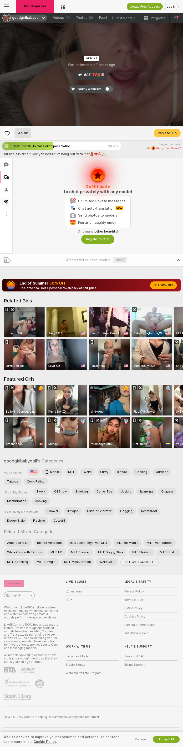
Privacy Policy (134, 591)
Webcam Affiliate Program (84, 673)
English (16, 595)
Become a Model (77, 656)
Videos (61, 18)
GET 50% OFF (163, 285)
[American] (33, 472)
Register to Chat (97, 239)
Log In (171, 6)
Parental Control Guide (139, 625)
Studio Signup (75, 664)
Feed (103, 18)
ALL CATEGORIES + (139, 562)
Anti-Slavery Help (136, 633)
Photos (84, 18)
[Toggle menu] (6, 6)
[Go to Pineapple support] (40, 683)
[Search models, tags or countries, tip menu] (176, 18)
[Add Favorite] (7, 133)
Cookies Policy (134, 616)
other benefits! (106, 231)
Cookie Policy (45, 742)
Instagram (77, 591)
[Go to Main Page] (35, 6)
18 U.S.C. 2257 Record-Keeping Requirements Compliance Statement (51, 717)
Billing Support (134, 664)
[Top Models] (63, 6)
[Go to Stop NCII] (18, 697)
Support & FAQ (134, 656)
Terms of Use (133, 600)
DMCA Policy (133, 608)
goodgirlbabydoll (20, 460)
